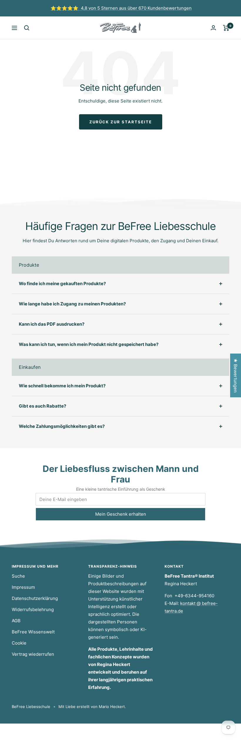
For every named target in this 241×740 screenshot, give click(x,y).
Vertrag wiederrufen (33, 654)
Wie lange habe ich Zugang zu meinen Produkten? (72, 304)
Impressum (23, 587)
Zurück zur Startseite (120, 122)
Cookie (19, 643)
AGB (16, 620)
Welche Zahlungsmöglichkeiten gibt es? (62, 426)
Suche (18, 576)
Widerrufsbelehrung (33, 609)
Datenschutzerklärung (35, 598)
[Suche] (26, 28)
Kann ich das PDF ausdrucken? (51, 324)
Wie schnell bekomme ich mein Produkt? (62, 385)
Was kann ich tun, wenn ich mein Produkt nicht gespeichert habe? (88, 344)
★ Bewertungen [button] (235, 375)
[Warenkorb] (226, 28)
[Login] (213, 27)
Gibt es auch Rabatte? (42, 406)
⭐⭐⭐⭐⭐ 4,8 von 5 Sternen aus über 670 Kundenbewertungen (121, 8)
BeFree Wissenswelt (33, 632)
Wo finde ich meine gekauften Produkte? (62, 283)
